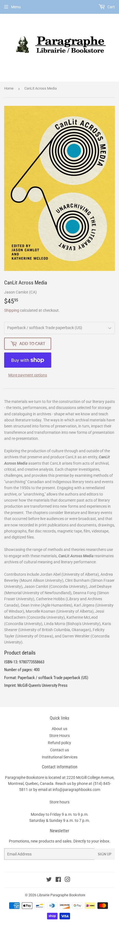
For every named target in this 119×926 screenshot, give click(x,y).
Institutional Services (59, 757)
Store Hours (59, 735)
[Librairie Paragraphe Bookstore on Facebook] (58, 880)
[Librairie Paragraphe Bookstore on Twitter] (49, 880)
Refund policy (59, 743)
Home (9, 88)
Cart (111, 7)
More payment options (27, 375)
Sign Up (104, 854)
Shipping (11, 310)
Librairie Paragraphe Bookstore (61, 895)
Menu (16, 7)
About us (59, 728)
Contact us (59, 750)
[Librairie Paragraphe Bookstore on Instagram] (67, 880)
